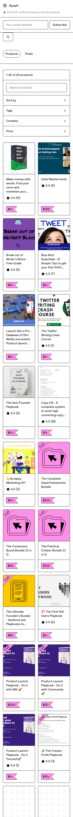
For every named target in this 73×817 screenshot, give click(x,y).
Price (9, 131)
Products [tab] (11, 54)
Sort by (11, 100)
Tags (9, 110)
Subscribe (60, 25)
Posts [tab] (29, 54)
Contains (12, 121)
